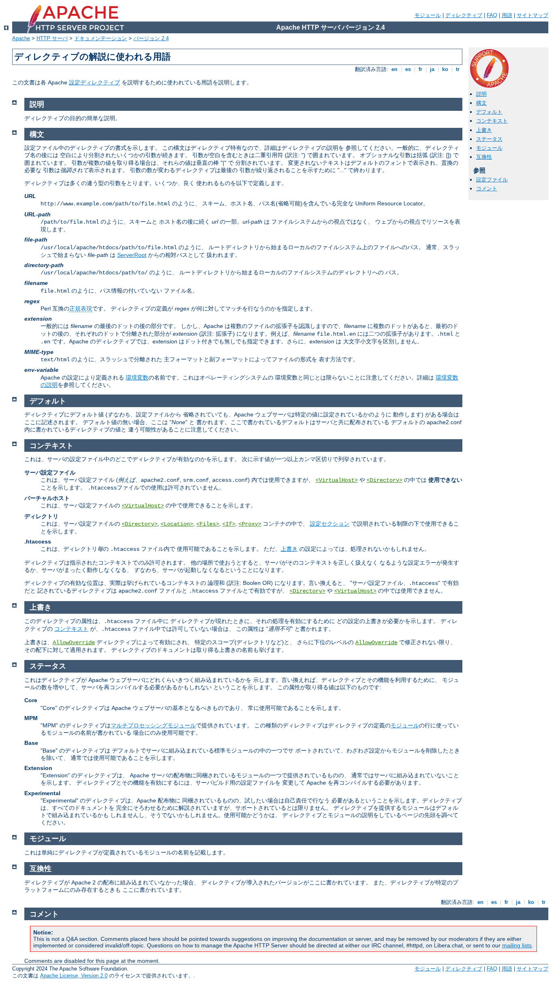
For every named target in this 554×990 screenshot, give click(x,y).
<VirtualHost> (337, 480)
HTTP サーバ (52, 38)
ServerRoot (131, 255)
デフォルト (489, 112)
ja (432, 69)
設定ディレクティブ (94, 82)
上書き (484, 130)
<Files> (207, 524)
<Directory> (384, 480)
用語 (507, 15)
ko (445, 69)
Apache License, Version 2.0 (73, 976)
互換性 (484, 157)
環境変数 (137, 377)
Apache (21, 38)
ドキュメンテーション (100, 38)
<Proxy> (249, 524)
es (408, 69)
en (394, 69)
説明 (481, 94)
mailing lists (517, 945)
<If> (228, 524)
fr (420, 69)
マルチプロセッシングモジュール (153, 725)
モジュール (427, 15)
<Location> (177, 524)
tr (457, 69)
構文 (481, 103)
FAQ (492, 15)
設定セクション (330, 523)
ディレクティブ (463, 15)
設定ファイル (492, 180)
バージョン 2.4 (151, 38)
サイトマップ (532, 15)
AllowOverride (74, 642)
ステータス (489, 139)
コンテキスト (492, 121)
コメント (486, 188)
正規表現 (80, 308)
